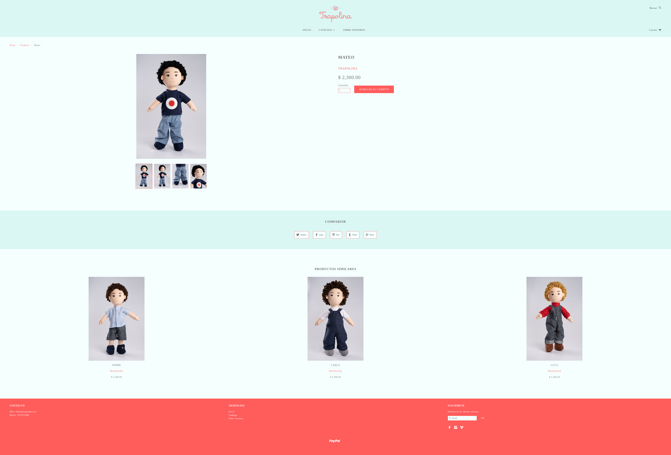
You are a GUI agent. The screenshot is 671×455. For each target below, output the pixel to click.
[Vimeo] (462, 427)
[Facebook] (449, 427)
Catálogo (326, 30)
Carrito (653, 30)
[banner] (335, 14)
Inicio (307, 30)
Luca (554, 365)
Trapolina (348, 68)
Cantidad (343, 85)
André (116, 365)
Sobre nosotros (354, 30)
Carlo (335, 365)
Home (13, 45)
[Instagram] (455, 427)
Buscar (653, 8)
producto (24, 45)
